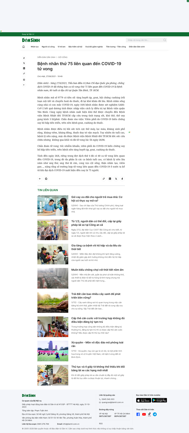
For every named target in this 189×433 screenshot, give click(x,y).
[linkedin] (24, 68)
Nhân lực (35, 47)
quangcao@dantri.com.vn (112, 402)
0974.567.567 (120, 416)
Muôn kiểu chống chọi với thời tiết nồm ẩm (97, 269)
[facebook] (24, 58)
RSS (101, 423)
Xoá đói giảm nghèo (94, 47)
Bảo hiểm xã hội (75, 47)
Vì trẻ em (61, 47)
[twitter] (24, 63)
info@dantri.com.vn (71, 424)
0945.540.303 (108, 399)
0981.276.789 (43, 424)
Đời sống (62, 57)
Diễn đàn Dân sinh (137, 47)
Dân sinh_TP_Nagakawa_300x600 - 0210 (148, 59)
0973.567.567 (105, 416)
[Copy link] (24, 73)
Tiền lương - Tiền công (116, 47)
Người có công (48, 47)
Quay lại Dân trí (28, 34)
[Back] (24, 85)
